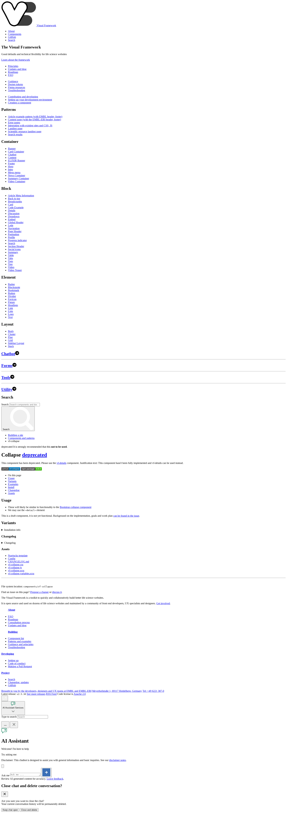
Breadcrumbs (15, 201)
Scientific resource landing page (24, 131)
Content (12, 157)
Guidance (13, 81)
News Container (16, 175)
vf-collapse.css (15, 564)
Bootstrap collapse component (75, 507)
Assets (11, 493)
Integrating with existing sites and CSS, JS (30, 125)
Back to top (14, 198)
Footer (11, 163)
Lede (10, 225)
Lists (10, 311)
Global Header (15, 222)
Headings (13, 305)
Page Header (14, 231)
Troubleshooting (16, 90)
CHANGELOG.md (18, 561)
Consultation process (19, 622)
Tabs (10, 258)
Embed (11, 219)
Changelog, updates (18, 682)
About (11, 31)
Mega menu (14, 172)
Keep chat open (10, 810)
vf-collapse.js (15, 567)
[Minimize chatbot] (5, 724)
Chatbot (12, 154)
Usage (11, 478)
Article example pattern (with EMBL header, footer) (35, 116)
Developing (7, 653)
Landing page (15, 128)
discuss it (57, 592)
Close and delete (29, 810)
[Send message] (46, 772)
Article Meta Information (21, 195)
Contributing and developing (23, 96)
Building (13, 631)
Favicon (12, 299)
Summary (13, 252)
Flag (10, 337)
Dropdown (13, 216)
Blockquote (14, 287)
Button (11, 293)
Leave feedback (55, 778)
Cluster (11, 334)
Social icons (14, 249)
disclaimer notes (117, 760)
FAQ (10, 75)
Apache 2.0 (80, 694)
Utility (6, 389)
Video (11, 267)
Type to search (9, 716)
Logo (11, 314)
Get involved (163, 603)
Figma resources (16, 87)
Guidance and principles (20, 644)
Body (11, 331)
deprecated (34, 455)
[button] (2, 766)
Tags (10, 261)
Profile (11, 237)
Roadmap (13, 72)
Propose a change (39, 592)
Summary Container (18, 178)
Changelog (13, 490)
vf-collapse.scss (16, 570)
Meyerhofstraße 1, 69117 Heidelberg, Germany (117, 691)
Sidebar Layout (16, 343)
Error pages (14, 122)
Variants (12, 481)
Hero (10, 166)
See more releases (36, 694)
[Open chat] (4, 698)
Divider (12, 296)
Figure (11, 302)
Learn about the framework (15, 59)
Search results (15, 134)
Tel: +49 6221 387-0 (153, 691)
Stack (11, 346)
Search (11, 40)
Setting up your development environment (30, 99)
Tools (5, 377)
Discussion (13, 213)
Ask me (5, 775)
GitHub (12, 37)
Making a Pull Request (20, 666)
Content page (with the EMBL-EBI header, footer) (34, 119)
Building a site (15, 435)
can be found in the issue (126, 515)
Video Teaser (15, 270)
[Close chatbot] (14, 724)
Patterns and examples (19, 641)
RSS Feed (51, 694)
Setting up (13, 660)
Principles (13, 66)
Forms (6, 365)
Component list (16, 638)
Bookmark (13, 290)
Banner (12, 148)
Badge (11, 284)
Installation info (12, 529)
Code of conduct (16, 663)
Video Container (16, 181)
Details (11, 210)
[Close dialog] (4, 794)
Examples (13, 484)
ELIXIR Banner (16, 160)
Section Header (16, 246)
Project (5, 672)
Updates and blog (17, 69)
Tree (10, 264)
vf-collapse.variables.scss (21, 573)
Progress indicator (17, 240)
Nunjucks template (18, 555)
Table (11, 255)
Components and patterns (21, 438)
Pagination (13, 234)
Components (14, 34)
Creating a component (19, 102)
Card (10, 204)
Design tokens (15, 84)
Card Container (16, 151)
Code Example (16, 207)
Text (10, 317)
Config (11, 558)
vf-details (61, 463)
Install (11, 487)
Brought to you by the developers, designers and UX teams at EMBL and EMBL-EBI (46, 691)
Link (10, 308)
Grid (10, 340)
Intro (10, 169)
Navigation (14, 228)
